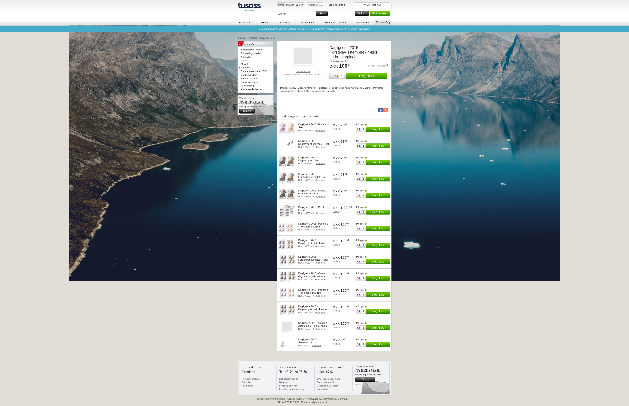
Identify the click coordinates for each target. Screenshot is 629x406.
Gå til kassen (379, 13)
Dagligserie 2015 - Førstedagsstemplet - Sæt (312, 175)
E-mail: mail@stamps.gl (314, 402)
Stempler (246, 382)
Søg (321, 13)
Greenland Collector (335, 22)
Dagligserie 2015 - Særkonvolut (308, 341)
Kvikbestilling (383, 22)
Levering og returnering (291, 389)
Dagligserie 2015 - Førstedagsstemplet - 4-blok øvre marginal (313, 259)
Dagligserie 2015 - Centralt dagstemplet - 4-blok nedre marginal (312, 325)
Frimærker (244, 22)
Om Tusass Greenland (328, 379)
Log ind (332, 5)
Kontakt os (322, 389)
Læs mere (359, 384)
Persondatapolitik (326, 382)
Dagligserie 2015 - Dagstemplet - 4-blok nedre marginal (312, 309)
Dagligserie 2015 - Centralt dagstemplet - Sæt (312, 192)
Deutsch (290, 5)
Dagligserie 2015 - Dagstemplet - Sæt (308, 159)
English (299, 5)
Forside (241, 38)
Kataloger (285, 22)
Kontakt (341, 5)
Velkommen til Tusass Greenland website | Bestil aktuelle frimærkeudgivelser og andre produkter (314, 29)
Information (363, 22)
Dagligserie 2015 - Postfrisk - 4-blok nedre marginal (313, 291)
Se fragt (371, 66)
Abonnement (307, 22)
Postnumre (247, 385)
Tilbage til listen (267, 38)
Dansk (281, 5)
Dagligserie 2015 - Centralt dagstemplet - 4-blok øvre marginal (312, 276)
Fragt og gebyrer (288, 385)
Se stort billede (303, 71)
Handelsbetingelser (289, 379)
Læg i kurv (366, 76)
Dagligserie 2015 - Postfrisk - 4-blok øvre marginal (313, 225)
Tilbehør (265, 22)
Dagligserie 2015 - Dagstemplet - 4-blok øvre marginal (312, 243)
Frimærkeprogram (251, 379)
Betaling (283, 382)
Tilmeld (247, 111)
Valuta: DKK (314, 5)
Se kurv (361, 13)
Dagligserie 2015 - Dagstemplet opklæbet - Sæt (313, 142)
